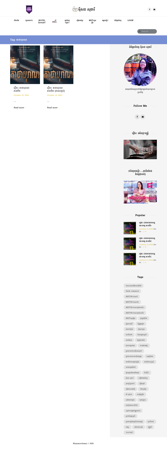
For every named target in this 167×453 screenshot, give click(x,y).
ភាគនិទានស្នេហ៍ (149, 361)
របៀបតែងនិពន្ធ (143, 378)
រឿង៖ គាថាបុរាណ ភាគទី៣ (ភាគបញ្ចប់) (56, 89)
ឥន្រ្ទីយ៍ (150, 427)
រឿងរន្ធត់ (142, 383)
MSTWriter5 (132, 296)
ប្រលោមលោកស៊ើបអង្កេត (134, 356)
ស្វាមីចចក (151, 421)
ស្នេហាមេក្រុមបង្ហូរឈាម (133, 410)
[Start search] (139, 31)
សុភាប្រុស (142, 399)
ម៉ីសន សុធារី (130, 378)
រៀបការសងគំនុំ (130, 389)
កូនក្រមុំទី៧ (143, 318)
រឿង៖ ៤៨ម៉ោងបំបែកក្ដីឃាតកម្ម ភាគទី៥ (147, 239)
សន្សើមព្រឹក (140, 394)
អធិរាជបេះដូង (138, 427)
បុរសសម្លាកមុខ (130, 345)
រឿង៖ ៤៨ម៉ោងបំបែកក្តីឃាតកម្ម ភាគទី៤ (147, 255)
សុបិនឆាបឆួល (130, 399)
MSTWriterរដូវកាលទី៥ (135, 312)
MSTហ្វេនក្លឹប (130, 318)
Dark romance (132, 291)
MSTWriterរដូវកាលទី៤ (135, 307)
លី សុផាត (129, 394)
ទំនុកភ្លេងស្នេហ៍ (142, 334)
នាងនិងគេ (129, 340)
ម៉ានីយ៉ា (146, 372)
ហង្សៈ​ (127, 427)
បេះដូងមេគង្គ (144, 345)
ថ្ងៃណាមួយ (141, 329)
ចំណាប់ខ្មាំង (129, 329)
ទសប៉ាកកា (129, 334)
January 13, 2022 (146, 229)
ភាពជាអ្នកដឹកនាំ (131, 367)
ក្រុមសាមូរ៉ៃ (129, 323)
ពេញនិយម (150, 356)
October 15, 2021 (21, 95)
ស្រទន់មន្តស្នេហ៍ (130, 416)
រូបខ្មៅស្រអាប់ (130, 383)
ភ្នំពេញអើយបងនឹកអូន (132, 372)
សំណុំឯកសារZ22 (132, 405)
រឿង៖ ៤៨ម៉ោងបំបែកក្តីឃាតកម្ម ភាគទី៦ (147, 224)
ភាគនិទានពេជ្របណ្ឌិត (132, 361)
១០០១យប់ (129, 432)
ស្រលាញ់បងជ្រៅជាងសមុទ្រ (134, 421)
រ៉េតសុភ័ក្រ (143, 389)
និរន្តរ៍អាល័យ (141, 340)
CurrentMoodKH (133, 285)
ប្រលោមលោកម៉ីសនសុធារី (134, 351)
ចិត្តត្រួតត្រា (141, 323)
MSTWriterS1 (132, 302)
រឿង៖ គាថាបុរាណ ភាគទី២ (21, 89)
